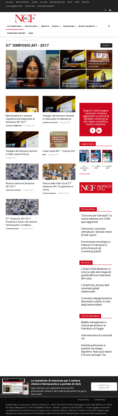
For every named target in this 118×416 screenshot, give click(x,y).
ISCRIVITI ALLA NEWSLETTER (104, 386)
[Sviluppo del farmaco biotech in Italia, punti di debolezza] (59, 104)
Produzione (68, 26)
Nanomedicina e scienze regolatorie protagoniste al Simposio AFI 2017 (20, 118)
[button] (108, 26)
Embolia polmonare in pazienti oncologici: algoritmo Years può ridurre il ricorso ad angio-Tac (96, 350)
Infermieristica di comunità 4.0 (96, 337)
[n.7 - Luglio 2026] (96, 157)
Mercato (45, 26)
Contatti (35, 2)
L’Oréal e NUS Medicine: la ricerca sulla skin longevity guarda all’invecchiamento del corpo (96, 273)
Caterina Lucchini (50, 122)
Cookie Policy (99, 399)
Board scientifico (22, 2)
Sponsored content (16, 33)
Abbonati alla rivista (57, 2)
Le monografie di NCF (14, 6)
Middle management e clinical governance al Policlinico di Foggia (94, 325)
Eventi (69, 2)
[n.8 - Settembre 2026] (84, 157)
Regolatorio (31, 26)
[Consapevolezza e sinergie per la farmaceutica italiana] (99, 79)
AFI (15, 40)
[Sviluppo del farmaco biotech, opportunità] (73, 79)
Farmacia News (88, 209)
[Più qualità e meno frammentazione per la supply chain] (99, 59)
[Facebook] (105, 10)
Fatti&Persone (14, 26)
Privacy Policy (83, 399)
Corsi (30, 33)
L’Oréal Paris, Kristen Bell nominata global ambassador (95, 288)
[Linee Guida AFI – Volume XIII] (59, 139)
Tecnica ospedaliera (90, 316)
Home (8, 40)
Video (77, 2)
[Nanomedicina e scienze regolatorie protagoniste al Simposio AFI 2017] (22, 104)
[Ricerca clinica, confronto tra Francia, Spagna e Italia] (33, 73)
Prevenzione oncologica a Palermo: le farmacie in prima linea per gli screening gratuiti (96, 246)
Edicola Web (84, 174)
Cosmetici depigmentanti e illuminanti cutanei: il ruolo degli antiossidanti (96, 301)
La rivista (43, 2)
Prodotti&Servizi (86, 26)
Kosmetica (86, 262)
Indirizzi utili (30, 6)
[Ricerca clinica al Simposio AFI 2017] (22, 172)
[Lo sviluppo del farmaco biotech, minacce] (73, 59)
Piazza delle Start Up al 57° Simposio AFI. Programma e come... (58, 186)
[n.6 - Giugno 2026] (107, 157)
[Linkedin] (110, 10)
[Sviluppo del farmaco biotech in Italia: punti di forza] (22, 139)
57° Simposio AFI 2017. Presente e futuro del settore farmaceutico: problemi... (21, 221)
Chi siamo (9, 2)
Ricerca (55, 26)
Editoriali (85, 2)
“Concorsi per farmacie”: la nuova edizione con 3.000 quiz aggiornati (96, 218)
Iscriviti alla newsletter (46, 6)
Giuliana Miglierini (14, 125)
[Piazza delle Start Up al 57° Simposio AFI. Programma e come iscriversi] (59, 172)
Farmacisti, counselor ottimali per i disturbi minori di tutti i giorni (96, 231)
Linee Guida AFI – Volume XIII (59, 151)
